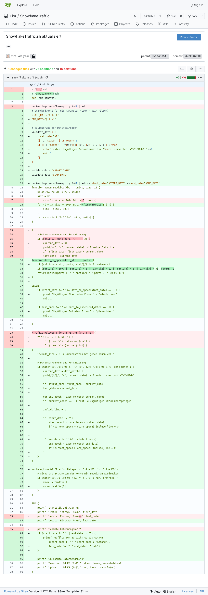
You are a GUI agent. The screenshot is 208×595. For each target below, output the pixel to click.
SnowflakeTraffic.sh (27, 77)
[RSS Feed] (134, 16)
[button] (149, 16)
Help (36, 5)
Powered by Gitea (16, 591)
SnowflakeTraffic (34, 16)
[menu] (200, 69)
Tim (13, 16)
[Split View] (191, 69)
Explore (22, 5)
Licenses (188, 591)
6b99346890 (192, 56)
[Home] (7, 5)
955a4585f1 (160, 56)
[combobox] (182, 69)
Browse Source (189, 37)
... (8, 46)
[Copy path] (46, 77)
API (201, 591)
